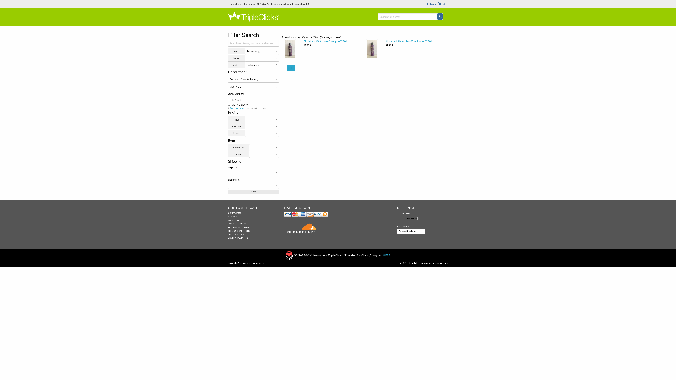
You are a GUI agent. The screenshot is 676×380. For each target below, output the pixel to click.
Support (232, 216)
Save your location (238, 108)
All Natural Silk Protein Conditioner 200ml (408, 41)
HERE (386, 255)
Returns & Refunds (238, 227)
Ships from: (234, 179)
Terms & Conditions (239, 231)
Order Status (235, 220)
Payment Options (237, 223)
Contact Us (234, 213)
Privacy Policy (236, 234)
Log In (433, 3)
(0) (443, 3)
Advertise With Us (238, 238)
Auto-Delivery (240, 104)
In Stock (236, 100)
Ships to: (233, 167)
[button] (284, 68)
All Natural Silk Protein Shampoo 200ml (325, 41)
